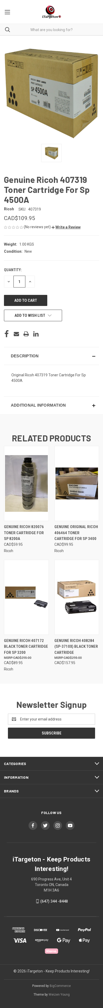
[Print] (26, 334)
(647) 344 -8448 (54, 901)
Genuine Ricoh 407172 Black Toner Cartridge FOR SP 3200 (26, 646)
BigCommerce (60, 986)
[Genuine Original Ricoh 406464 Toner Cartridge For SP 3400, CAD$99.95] (76, 483)
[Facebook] (6, 334)
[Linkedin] (36, 334)
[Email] (16, 334)
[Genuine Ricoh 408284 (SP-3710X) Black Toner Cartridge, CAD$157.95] (76, 597)
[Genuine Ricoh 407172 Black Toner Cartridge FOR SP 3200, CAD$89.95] (26, 597)
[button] (66, 227)
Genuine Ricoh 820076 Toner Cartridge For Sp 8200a (24, 532)
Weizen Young (59, 994)
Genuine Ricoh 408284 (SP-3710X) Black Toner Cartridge (76, 646)
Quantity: (13, 270)
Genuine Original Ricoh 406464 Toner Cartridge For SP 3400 (76, 532)
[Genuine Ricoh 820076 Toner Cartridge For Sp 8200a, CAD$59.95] (26, 483)
